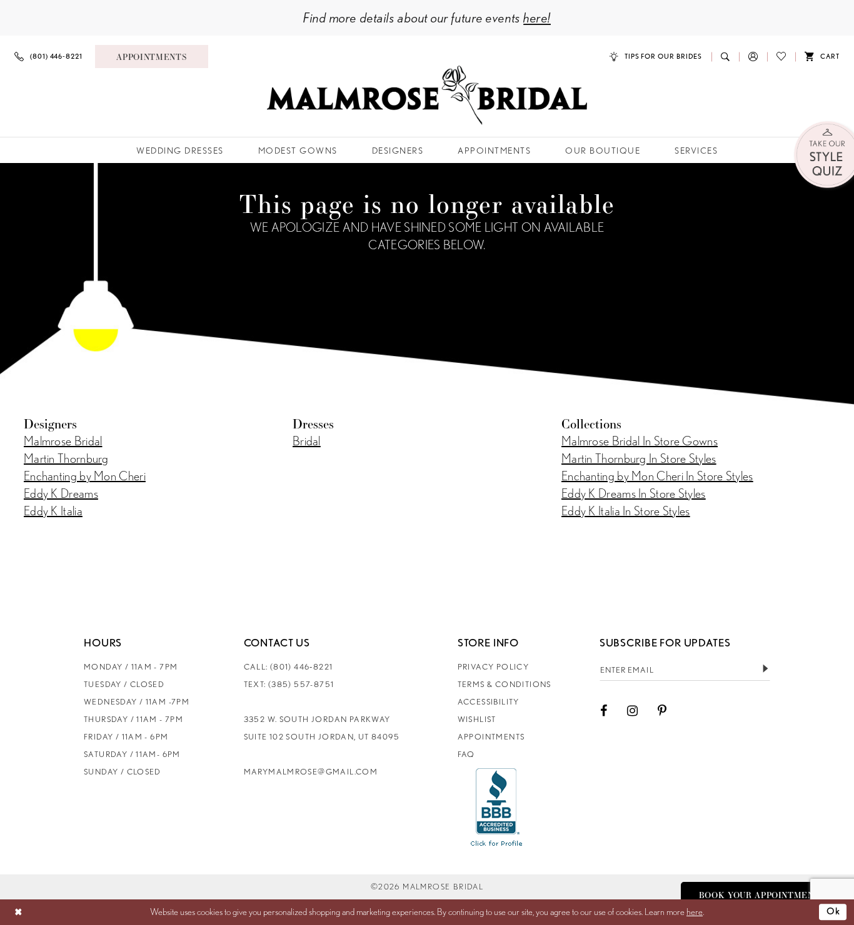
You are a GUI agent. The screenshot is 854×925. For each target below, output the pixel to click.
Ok (833, 912)
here (694, 912)
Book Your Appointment (759, 895)
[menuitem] (48, 56)
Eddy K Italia (53, 510)
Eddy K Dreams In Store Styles (633, 493)
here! (537, 17)
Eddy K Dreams (61, 493)
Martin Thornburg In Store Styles (638, 458)
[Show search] (725, 56)
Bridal (307, 440)
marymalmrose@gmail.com (311, 771)
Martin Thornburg (66, 458)
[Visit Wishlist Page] (781, 56)
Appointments (491, 736)
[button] (753, 56)
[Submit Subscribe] (765, 669)
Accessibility (489, 701)
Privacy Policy (493, 666)
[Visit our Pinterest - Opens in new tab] (662, 711)
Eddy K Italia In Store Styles (625, 510)
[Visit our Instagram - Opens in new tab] (632, 711)
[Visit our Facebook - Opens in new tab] (604, 711)
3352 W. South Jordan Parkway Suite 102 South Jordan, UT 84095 (321, 728)
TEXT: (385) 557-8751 (289, 684)
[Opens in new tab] (497, 806)
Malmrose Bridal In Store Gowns (639, 440)
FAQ (466, 754)
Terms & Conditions (504, 684)
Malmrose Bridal (63, 440)
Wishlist (477, 719)
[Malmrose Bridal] (427, 95)
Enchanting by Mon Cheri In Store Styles (657, 475)
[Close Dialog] (18, 912)
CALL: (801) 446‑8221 (288, 666)
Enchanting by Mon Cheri (85, 475)
